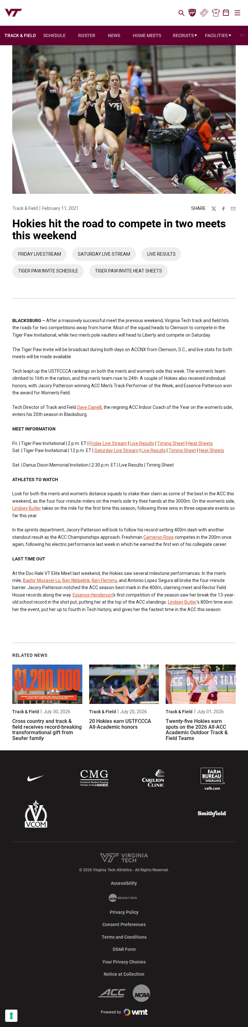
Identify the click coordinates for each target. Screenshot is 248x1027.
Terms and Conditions (124, 937)
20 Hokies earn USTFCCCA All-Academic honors (120, 724)
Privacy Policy (124, 912)
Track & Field (25, 208)
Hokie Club (192, 13)
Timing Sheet (171, 443)
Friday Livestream (42, 256)
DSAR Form (124, 949)
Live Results (164, 256)
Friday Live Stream (108, 443)
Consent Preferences (124, 924)
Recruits (183, 35)
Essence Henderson (93, 594)
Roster (86, 35)
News (114, 35)
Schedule (54, 35)
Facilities (216, 35)
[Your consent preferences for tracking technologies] (11, 1016)
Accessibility (124, 883)
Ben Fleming (104, 580)
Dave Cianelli (89, 407)
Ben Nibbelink (76, 580)
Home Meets (147, 35)
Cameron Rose (158, 537)
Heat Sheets (200, 443)
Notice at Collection (124, 974)
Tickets (204, 13)
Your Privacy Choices (124, 961)
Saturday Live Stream (107, 256)
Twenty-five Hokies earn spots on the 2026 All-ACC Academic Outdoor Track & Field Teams (197, 729)
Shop (216, 13)
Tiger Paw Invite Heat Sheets (131, 272)
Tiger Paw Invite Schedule (51, 272)
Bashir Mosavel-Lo (41, 580)
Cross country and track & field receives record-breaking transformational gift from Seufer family (47, 729)
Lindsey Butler (26, 508)
